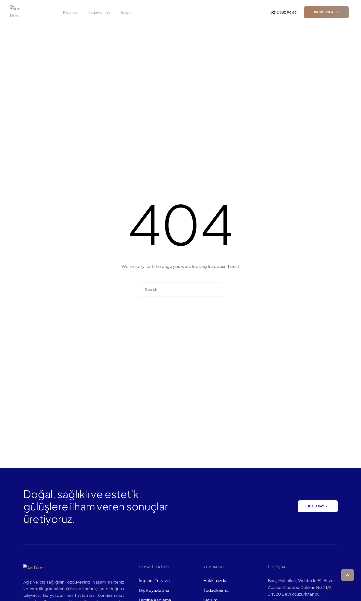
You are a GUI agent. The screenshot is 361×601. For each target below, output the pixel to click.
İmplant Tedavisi (154, 580)
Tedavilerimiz (216, 590)
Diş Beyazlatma (154, 590)
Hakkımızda (214, 580)
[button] (81, 12)
